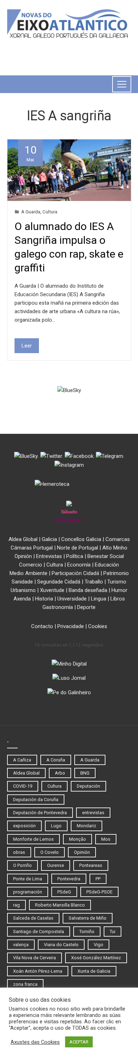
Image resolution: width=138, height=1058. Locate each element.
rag (16, 905)
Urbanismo (23, 590)
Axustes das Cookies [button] (35, 1042)
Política (74, 556)
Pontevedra (68, 878)
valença (21, 944)
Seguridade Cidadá (58, 582)
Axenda (22, 599)
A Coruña (55, 760)
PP (98, 878)
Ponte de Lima (27, 878)
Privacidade (70, 626)
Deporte (86, 607)
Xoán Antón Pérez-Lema (37, 971)
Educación (107, 565)
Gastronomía (57, 607)
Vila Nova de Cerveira (34, 957)
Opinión (23, 556)
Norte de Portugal (77, 548)
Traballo (94, 582)
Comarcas (117, 539)
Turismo (116, 582)
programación (27, 892)
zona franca (25, 984)
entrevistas (93, 812)
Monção (77, 839)
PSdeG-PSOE (99, 892)
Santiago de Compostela (38, 931)
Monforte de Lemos (33, 839)
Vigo (98, 944)
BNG (85, 773)
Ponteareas (90, 865)
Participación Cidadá (75, 573)
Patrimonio (116, 573)
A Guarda (30, 211)
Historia (44, 599)
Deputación (88, 786)
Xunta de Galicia (93, 971)
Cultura (49, 211)
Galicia (49, 539)
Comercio (30, 565)
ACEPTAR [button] (78, 1042)
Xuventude (52, 590)
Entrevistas (49, 556)
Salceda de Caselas (33, 918)
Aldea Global (23, 539)
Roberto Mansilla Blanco (60, 905)
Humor (119, 590)
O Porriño (22, 865)
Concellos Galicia (81, 539)
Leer (27, 346)
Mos (105, 839)
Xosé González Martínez (96, 957)
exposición (24, 825)
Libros (117, 599)
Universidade (72, 599)
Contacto (42, 626)
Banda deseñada (88, 590)
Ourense (55, 865)
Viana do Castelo (61, 944)
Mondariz (86, 825)
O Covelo (49, 852)
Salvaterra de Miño (88, 918)
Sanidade (22, 582)
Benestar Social (105, 556)
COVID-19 (22, 786)
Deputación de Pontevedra (40, 812)
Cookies (97, 626)
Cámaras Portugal (32, 548)
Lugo (56, 825)
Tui (112, 931)
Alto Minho (114, 548)
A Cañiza (22, 760)
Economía (79, 565)
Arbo (60, 773)
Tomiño (86, 931)
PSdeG (64, 892)
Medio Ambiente (28, 573)
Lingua (98, 599)
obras (19, 852)
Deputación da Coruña (35, 799)
